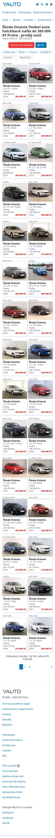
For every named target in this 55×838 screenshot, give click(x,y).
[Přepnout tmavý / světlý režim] (51, 4)
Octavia (28, 20)
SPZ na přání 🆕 (11, 765)
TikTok (6, 823)
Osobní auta (9, 12)
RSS (4, 755)
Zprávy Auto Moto (12, 792)
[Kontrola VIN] (37, 4)
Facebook (7, 817)
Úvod (5, 20)
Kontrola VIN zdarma (14, 781)
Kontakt (6, 719)
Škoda (16, 20)
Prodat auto (9, 745)
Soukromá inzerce (43, 12)
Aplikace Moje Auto (13, 776)
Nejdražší (25, 57)
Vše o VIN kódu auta (13, 786)
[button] (21, 45)
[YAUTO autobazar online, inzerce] (11, 4)
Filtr (42, 45)
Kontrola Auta (10, 771)
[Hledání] (42, 4)
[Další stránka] (52, 666)
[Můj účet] (46, 4)
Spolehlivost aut (11, 797)
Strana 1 (8, 57)
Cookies (6, 714)
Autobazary (24, 12)
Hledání (6, 750)
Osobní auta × (10, 52)
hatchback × (46, 52)
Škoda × (22, 52)
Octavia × (33, 52)
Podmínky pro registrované (17, 709)
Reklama (7, 724)
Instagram (8, 812)
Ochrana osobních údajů (16, 703)
